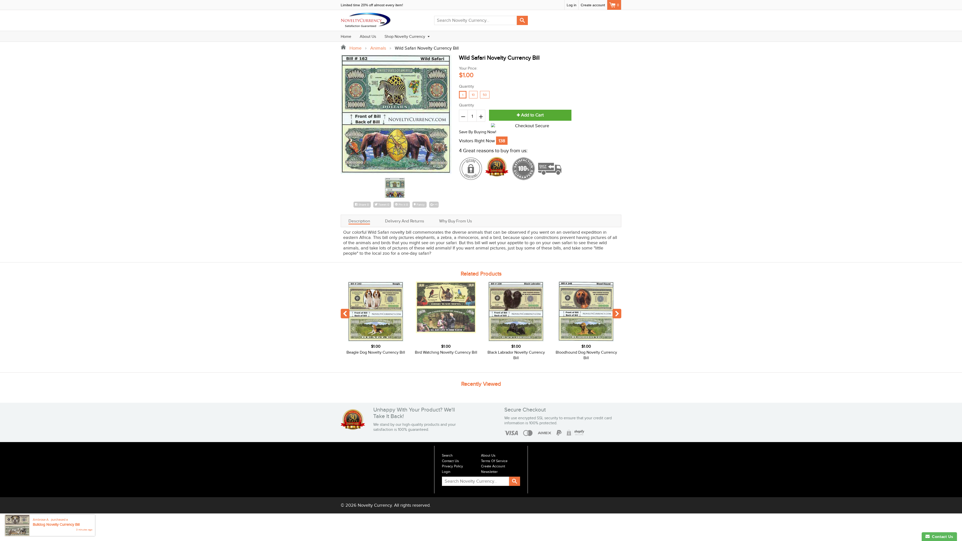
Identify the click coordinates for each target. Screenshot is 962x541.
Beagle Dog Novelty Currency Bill (375, 352)
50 (485, 95)
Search (447, 456)
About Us (368, 36)
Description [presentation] (359, 221)
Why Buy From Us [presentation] (455, 221)
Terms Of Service (494, 461)
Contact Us (450, 461)
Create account (593, 5)
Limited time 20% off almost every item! (372, 5)
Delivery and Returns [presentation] (404, 221)
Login (446, 472)
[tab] (359, 221)
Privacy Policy (452, 466)
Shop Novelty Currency (405, 36)
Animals (378, 48)
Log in (571, 5)
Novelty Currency (375, 505)
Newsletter (489, 472)
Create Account (493, 466)
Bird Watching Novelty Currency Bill (446, 352)
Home (346, 36)
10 (473, 95)
